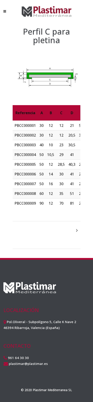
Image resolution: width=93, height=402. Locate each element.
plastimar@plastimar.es (28, 363)
